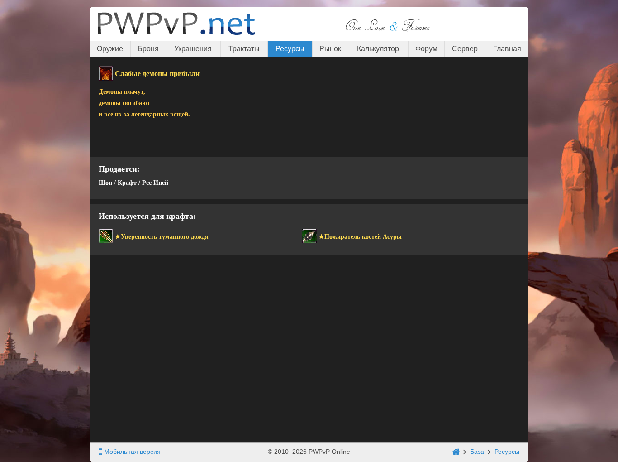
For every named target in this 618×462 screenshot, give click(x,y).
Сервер (465, 49)
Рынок (330, 49)
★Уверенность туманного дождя (162, 236)
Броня (148, 49)
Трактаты (244, 49)
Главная (507, 49)
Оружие (110, 49)
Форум (426, 49)
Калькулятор (378, 49)
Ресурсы (290, 49)
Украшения (193, 49)
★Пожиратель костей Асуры (360, 236)
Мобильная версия (131, 451)
